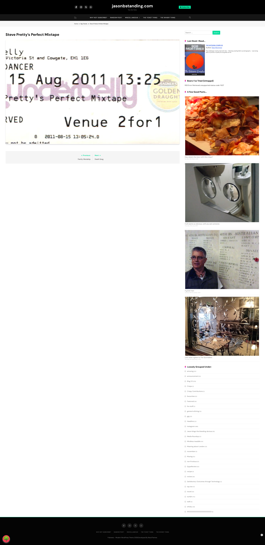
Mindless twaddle (193, 441)
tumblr (189, 497)
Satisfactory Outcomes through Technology (203, 481)
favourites (191, 396)
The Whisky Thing (167, 18)
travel (189, 491)
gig (188, 416)
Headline (190, 421)
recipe (189, 471)
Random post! (116, 18)
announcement (192, 376)
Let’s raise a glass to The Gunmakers (198, 357)
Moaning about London (195, 446)
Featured (190, 401)
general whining (193, 411)
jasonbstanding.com (132, 6)
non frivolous (192, 461)
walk (188, 502)
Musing (189, 456)
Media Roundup (193, 436)
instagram (191, 426)
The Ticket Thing (150, 18)
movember (191, 451)
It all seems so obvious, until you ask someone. (202, 224)
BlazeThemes (152, 537)
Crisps (189, 386)
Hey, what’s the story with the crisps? (199, 157)
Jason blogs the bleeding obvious (199, 431)
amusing (190, 371)
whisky (189, 507)
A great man (189, 291)
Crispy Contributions (195, 391)
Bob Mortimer (217, 48)
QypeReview (191, 466)
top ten (190, 487)
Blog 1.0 (190, 381)
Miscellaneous (131, 18)
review (189, 476)
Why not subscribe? (98, 18)
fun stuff (190, 406)
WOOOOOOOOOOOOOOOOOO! (199, 512)
